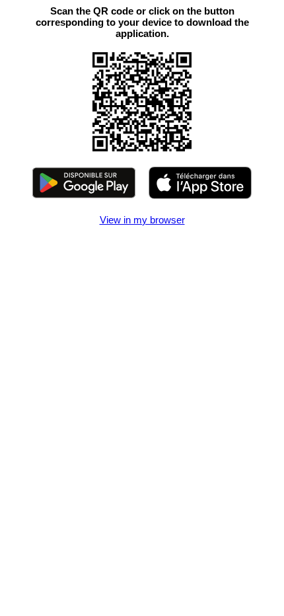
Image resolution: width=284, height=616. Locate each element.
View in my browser (142, 219)
